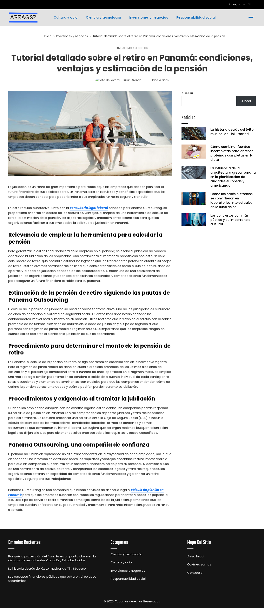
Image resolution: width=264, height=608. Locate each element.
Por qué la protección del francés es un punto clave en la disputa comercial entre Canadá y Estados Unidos (52, 558)
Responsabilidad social (128, 579)
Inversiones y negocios (132, 48)
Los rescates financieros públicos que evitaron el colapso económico (52, 578)
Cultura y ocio (121, 562)
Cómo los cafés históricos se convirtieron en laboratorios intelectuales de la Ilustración (231, 200)
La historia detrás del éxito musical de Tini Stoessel (231, 131)
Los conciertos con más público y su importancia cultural (230, 219)
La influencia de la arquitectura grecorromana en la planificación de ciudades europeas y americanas (233, 177)
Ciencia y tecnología (126, 554)
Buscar (187, 93)
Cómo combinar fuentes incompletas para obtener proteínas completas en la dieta (231, 153)
